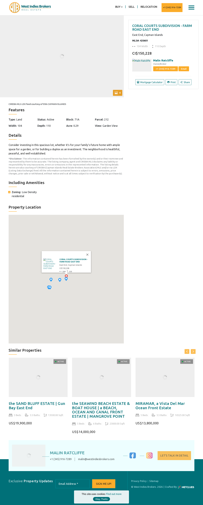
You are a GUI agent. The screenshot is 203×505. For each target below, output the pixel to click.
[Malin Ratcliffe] (30, 456)
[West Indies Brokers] (30, 7)
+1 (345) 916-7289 (172, 7)
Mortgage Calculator (151, 82)
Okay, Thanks (101, 499)
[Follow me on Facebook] (131, 457)
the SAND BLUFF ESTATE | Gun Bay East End (37, 405)
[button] (49, 287)
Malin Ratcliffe (163, 60)
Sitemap (153, 481)
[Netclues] (186, 487)
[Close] (87, 254)
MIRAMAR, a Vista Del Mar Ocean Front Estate (160, 405)
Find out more (113, 494)
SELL (132, 6)
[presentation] (187, 351)
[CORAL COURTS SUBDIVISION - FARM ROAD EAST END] (50, 264)
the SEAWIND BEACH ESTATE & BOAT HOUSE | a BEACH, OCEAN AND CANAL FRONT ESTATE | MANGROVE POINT (101, 409)
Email (184, 69)
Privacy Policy (139, 481)
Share (186, 82)
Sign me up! (103, 483)
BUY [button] (118, 6)
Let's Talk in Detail (173, 455)
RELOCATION (149, 6)
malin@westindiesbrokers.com (97, 459)
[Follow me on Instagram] (148, 457)
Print (173, 82)
